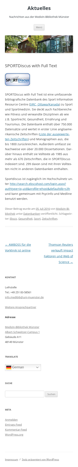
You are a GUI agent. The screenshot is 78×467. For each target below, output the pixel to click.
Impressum (11, 459)
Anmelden (11, 419)
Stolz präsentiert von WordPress (40, 459)
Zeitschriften (49, 218)
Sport (37, 218)
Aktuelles (39, 8)
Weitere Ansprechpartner (20, 307)
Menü (39, 27)
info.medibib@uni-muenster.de (24, 297)
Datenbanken (31, 214)
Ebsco (13, 218)
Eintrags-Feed (13, 424)
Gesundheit (25, 218)
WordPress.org (14, 434)
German (17, 367)
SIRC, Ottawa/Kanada (44, 104)
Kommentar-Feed (16, 429)
